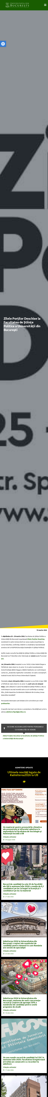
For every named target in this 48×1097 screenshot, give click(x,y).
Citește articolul (9, 837)
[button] (3, 44)
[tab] (24, 728)
